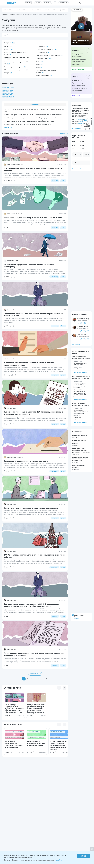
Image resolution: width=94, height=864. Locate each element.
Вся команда (76, 344)
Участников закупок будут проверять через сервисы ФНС (27, 124)
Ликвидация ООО (77, 64)
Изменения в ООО (77, 56)
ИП (55, 2)
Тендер (38, 61)
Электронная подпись (42, 75)
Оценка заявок (40, 46)
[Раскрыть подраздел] (11, 59)
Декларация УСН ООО (79, 59)
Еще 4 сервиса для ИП (79, 69)
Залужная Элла (11, 310)
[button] (81, 26)
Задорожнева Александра (15, 164)
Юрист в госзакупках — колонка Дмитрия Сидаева (80, 404)
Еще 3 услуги (76, 95)
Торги (38, 67)
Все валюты (76, 169)
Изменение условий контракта (13, 67)
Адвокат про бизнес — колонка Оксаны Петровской (81, 357)
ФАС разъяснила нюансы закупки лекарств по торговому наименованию (33, 115)
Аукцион (7, 46)
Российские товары (42, 58)
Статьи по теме (7, 90)
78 (46, 679)
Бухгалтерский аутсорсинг (80, 83)
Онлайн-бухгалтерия (78, 85)
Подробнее (58, 860)
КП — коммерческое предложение (14, 70)
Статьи (63, 180)
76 (38, 679)
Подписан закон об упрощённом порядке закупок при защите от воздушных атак (34, 110)
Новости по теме (8, 87)
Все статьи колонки (80, 372)
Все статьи (63, 133)
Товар (38, 64)
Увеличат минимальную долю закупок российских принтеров (29, 121)
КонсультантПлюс (77, 80)
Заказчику (55, 180)
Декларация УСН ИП (78, 61)
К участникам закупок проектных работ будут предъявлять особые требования (35, 118)
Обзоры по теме (7, 93)
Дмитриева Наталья (13, 260)
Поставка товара (41, 52)
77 (42, 679)
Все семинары (76, 128)
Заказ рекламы (77, 90)
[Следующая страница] (50, 678)
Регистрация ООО (77, 54)
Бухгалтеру (28, 2)
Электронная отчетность (79, 88)
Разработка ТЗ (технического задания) (48, 55)
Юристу (38, 2)
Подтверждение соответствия (45, 49)
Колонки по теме (8, 97)
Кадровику (47, 2)
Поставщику (63, 2)
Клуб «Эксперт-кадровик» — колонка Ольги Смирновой (81, 377)
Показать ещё (34, 674)
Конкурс (6, 73)
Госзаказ (7, 49)
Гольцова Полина (12, 359)
